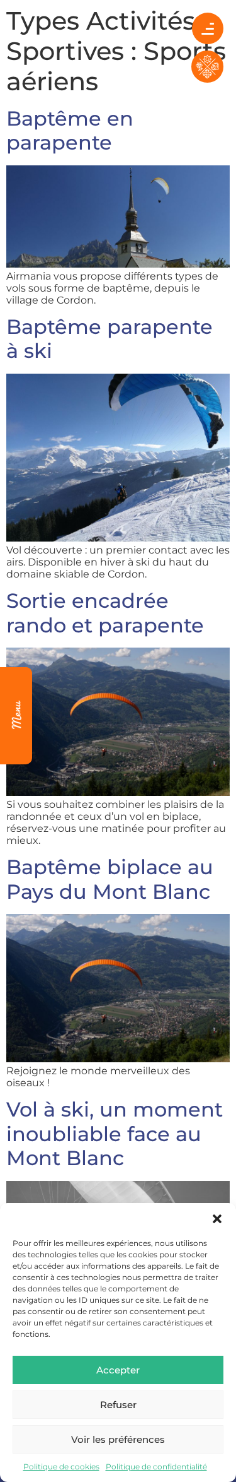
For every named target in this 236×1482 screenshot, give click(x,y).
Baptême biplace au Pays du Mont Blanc (109, 879)
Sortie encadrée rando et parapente (105, 612)
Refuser (118, 1405)
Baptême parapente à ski (109, 338)
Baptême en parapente (69, 130)
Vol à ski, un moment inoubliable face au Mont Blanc (114, 1133)
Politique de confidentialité (156, 1466)
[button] (217, 1218)
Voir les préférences (118, 1439)
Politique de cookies (61, 1466)
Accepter (118, 1370)
